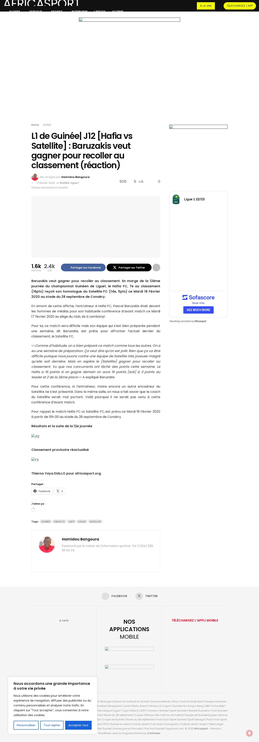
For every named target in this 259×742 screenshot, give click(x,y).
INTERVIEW (80, 12)
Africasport (200, 321)
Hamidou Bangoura (75, 177)
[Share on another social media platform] (156, 267)
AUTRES (118, 12)
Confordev (153, 733)
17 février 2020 (45, 183)
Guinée (45, 521)
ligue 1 (74, 183)
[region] (52, 705)
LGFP (71, 521)
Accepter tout (78, 725)
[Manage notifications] (249, 733)
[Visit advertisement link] (129, 71)
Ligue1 (82, 521)
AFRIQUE (35, 12)
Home (35, 125)
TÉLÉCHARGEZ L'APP (240, 5)
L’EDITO (100, 12)
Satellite (95, 521)
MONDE (57, 12)
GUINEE (14, 12)
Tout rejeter (52, 725)
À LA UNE (206, 5)
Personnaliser (26, 725)
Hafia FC (59, 521)
